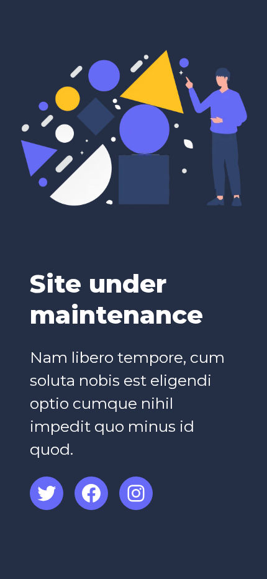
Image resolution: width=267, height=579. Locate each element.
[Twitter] (46, 493)
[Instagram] (136, 493)
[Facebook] (91, 493)
